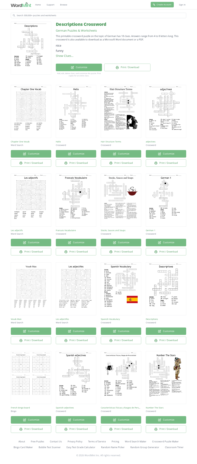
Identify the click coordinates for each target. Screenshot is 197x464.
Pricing (115, 441)
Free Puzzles (37, 441)
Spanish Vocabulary (110, 319)
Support (50, 4)
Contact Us (56, 441)
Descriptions (152, 319)
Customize (81, 67)
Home (38, 4)
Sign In (182, 4)
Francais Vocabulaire (66, 230)
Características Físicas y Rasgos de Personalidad (124, 407)
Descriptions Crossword (81, 24)
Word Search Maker (135, 441)
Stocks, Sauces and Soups (113, 230)
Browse (63, 4)
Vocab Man (16, 319)
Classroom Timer (174, 447)
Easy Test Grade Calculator (80, 447)
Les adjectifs (17, 230)
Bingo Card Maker (23, 447)
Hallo (58, 141)
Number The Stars (155, 407)
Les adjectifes (62, 319)
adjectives (150, 141)
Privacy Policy (75, 441)
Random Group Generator (144, 447)
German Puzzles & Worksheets (76, 30)
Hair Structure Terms (111, 141)
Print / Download (129, 67)
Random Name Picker (113, 447)
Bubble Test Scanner (50, 447)
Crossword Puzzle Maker (165, 441)
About (21, 441)
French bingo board (20, 407)
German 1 (150, 230)
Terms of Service (97, 441)
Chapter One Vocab (20, 141)
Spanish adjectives (65, 407)
